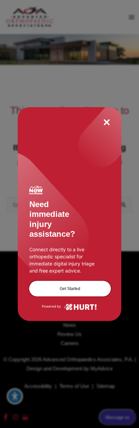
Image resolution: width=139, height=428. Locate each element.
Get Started (70, 288)
